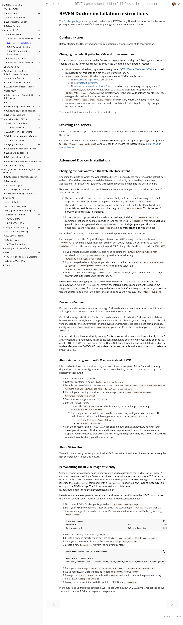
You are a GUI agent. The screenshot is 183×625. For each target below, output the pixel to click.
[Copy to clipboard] (164, 521)
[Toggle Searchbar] (59, 3)
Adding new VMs (14, 127)
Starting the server (75, 124)
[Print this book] (178, 3)
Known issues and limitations (20, 110)
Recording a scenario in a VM (20, 148)
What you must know (16, 123)
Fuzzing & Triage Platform (15, 248)
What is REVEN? (10, 9)
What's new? (8, 90)
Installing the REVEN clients (19, 62)
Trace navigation (14, 185)
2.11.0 (9, 102)
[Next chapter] (172, 604)
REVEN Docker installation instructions (103, 13)
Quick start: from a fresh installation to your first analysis (16, 72)
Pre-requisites (13, 34)
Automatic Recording (13, 214)
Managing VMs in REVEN (14, 119)
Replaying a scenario (16, 152)
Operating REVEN (10, 66)
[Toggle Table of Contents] (47, 3)
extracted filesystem (86, 82)
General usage (13, 235)
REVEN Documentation (12, 5)
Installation (12, 202)
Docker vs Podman (71, 302)
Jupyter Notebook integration (20, 210)
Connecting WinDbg (16, 231)
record (79, 79)
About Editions (9, 13)
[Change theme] (53, 3)
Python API (8, 198)
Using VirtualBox (14, 261)
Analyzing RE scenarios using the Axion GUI (18, 171)
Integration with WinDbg (14, 227)
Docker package (72, 21)
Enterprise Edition (15, 17)
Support (7, 265)
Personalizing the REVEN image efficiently (87, 467)
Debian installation (19, 47)
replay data (94, 79)
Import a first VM (14, 78)
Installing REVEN (10, 30)
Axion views (11, 181)
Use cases (11, 240)
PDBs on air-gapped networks (20, 136)
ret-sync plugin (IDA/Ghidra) (19, 193)
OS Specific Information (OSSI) (20, 177)
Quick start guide (15, 206)
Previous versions (14, 115)
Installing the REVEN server (19, 38)
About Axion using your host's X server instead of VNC (95, 360)
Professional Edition (15, 21)
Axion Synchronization (17, 189)
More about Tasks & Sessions (20, 256)
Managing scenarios (12, 144)
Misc (5, 252)
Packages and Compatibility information (19, 96)
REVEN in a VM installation (17, 53)
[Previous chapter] (53, 604)
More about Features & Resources (22, 161)
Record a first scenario (17, 82)
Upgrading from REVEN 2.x (19, 106)
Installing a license (15, 58)
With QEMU (12, 219)
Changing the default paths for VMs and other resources (96, 54)
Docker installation (19, 43)
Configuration (71, 37)
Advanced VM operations (18, 131)
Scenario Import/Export (17, 157)
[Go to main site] (174, 3)
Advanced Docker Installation (84, 160)
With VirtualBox (14, 223)
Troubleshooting (14, 140)
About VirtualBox (70, 447)
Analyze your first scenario (19, 86)
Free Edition (12, 26)
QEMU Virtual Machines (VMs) (136, 69)
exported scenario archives (90, 86)
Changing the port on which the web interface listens (94, 171)
